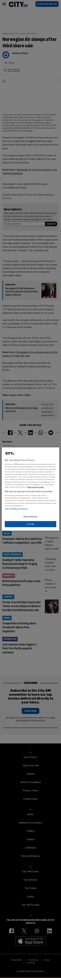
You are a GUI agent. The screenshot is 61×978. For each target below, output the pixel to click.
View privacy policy (35, 487)
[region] (30, 489)
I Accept (30, 524)
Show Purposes (30, 516)
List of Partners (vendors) (16, 509)
